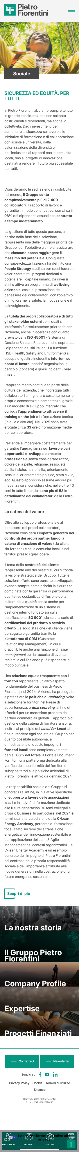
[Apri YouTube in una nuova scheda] (47, 1074)
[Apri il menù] (71, 11)
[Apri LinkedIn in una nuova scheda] (55, 1074)
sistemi (50, 1144)
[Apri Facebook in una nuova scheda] (40, 1074)
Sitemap (39, 1089)
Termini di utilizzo (57, 1083)
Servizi (71, 1144)
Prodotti (29, 1144)
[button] (57, 1061)
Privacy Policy (19, 1083)
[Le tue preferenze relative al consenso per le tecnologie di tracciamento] (71, 1144)
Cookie (37, 1083)
